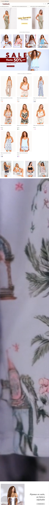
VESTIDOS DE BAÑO (18, 174)
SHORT (6, 45)
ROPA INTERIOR (30, 174)
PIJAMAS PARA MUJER (43, 174)
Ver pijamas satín (40, 503)
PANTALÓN (43, 45)
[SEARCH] (44, 4)
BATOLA (30, 45)
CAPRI (18, 45)
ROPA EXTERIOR (6, 174)
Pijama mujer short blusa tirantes (6, 125)
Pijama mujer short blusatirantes (22, 125)
